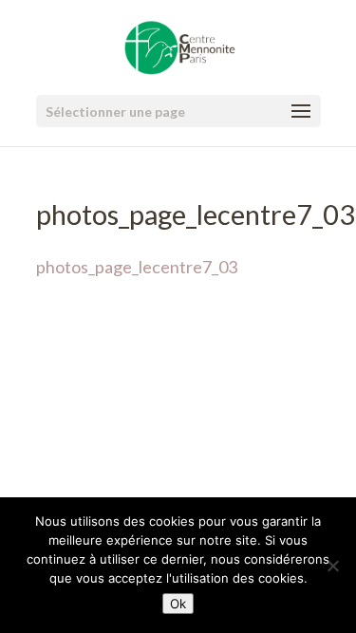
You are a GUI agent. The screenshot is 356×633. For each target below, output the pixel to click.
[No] (332, 565)
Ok (178, 603)
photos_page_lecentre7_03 (136, 266)
